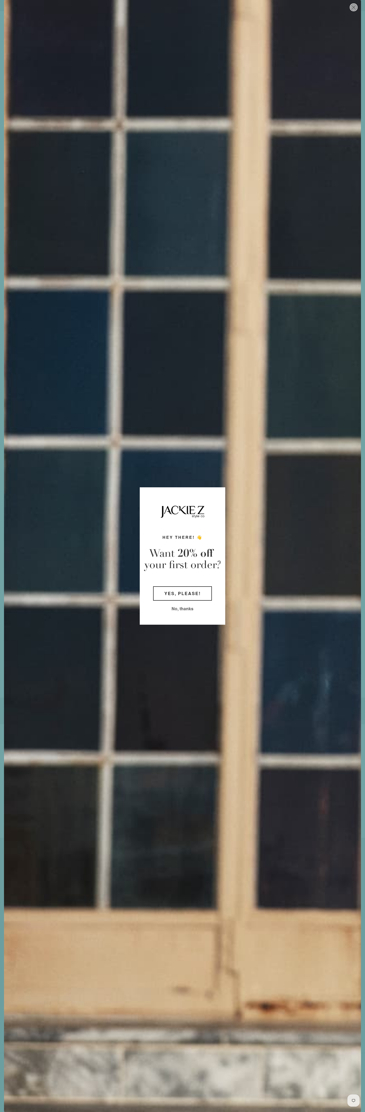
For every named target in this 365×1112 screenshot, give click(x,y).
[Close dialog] (353, 7)
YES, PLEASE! (182, 593)
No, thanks (182, 608)
